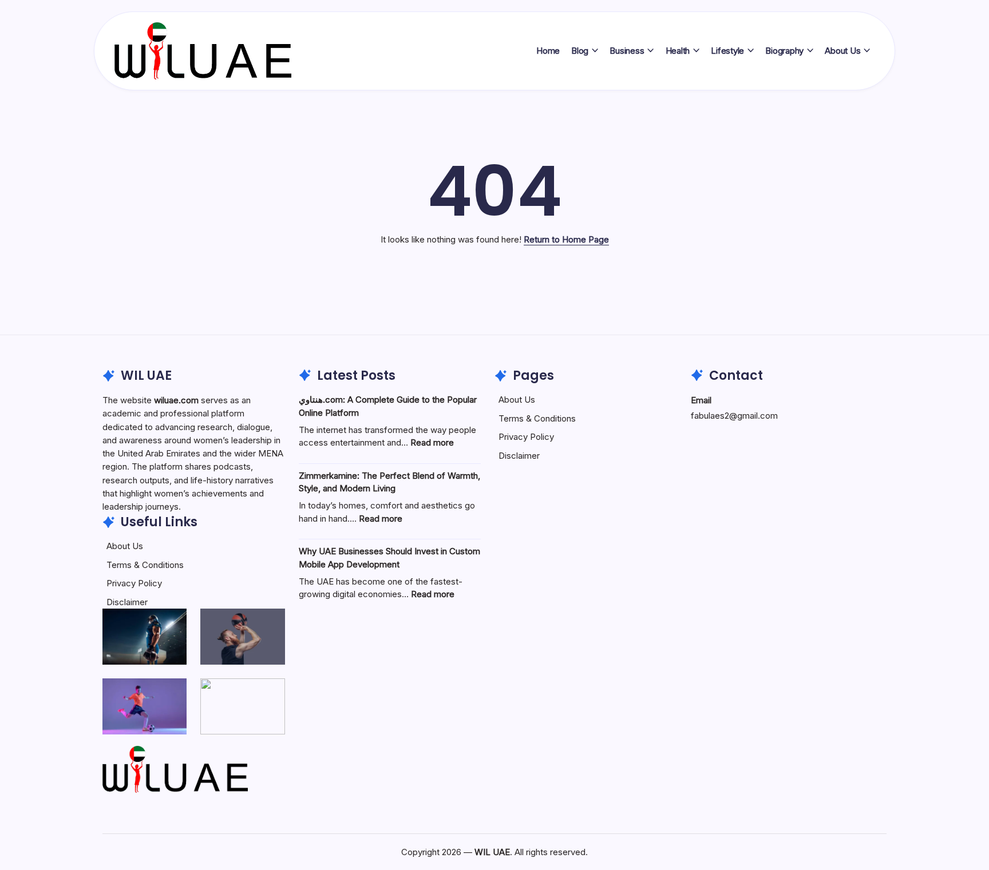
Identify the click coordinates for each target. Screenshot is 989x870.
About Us (124, 546)
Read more (432, 442)
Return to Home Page (566, 239)
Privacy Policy (134, 583)
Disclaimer (127, 602)
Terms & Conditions (145, 564)
